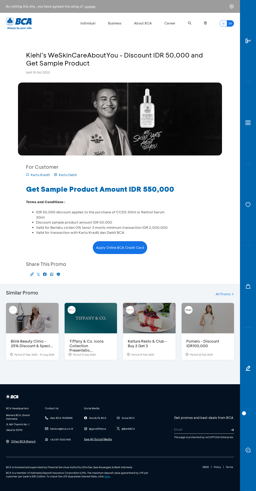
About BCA (143, 23)
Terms (229, 467)
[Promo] (248, 287)
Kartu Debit (68, 175)
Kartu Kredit (40, 175)
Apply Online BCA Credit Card (120, 247)
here (107, 476)
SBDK (205, 467)
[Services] (248, 205)
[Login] (248, 41)
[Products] (248, 123)
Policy (217, 467)
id (223, 23)
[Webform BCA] (248, 368)
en (230, 23)
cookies (89, 6)
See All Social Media (98, 439)
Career (169, 23)
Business (114, 23)
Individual (87, 23)
